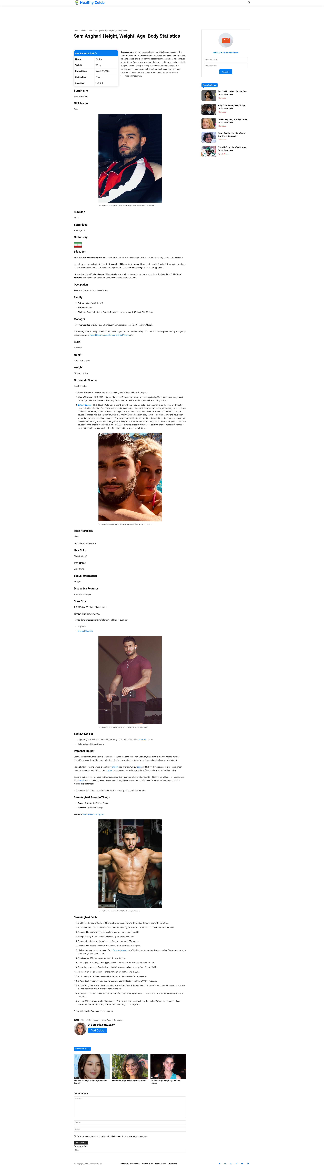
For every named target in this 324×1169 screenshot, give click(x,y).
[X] (231, 1163)
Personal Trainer (106, 1020)
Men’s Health (88, 814)
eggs (139, 767)
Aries (82, 1020)
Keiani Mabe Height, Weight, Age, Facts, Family (129, 1080)
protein (115, 767)
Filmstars (154, 1078)
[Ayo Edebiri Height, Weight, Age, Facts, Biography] (208, 95)
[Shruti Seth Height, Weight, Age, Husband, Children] (168, 1066)
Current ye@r (81, 1146)
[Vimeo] (236, 1163)
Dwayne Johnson (120, 950)
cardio (82, 780)
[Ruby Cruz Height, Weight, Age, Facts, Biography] (208, 109)
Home (76, 31)
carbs (109, 770)
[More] (160, 43)
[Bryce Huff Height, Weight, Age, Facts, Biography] (208, 151)
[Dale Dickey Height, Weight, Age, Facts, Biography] (208, 123)
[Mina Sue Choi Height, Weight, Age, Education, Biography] (92, 1066)
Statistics (83, 31)
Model (90, 31)
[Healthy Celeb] (89, 2)
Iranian (89, 1020)
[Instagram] (225, 1163)
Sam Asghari (118, 1020)
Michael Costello (85, 631)
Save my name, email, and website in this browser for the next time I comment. (112, 1136)
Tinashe (142, 739)
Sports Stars (223, 154)
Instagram (99, 814)
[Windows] (242, 1163)
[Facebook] (219, 1163)
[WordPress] (248, 1163)
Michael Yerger (122, 335)
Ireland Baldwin (96, 335)
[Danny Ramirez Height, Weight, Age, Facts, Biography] (208, 137)
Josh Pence (109, 335)
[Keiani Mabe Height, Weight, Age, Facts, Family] (130, 1066)
